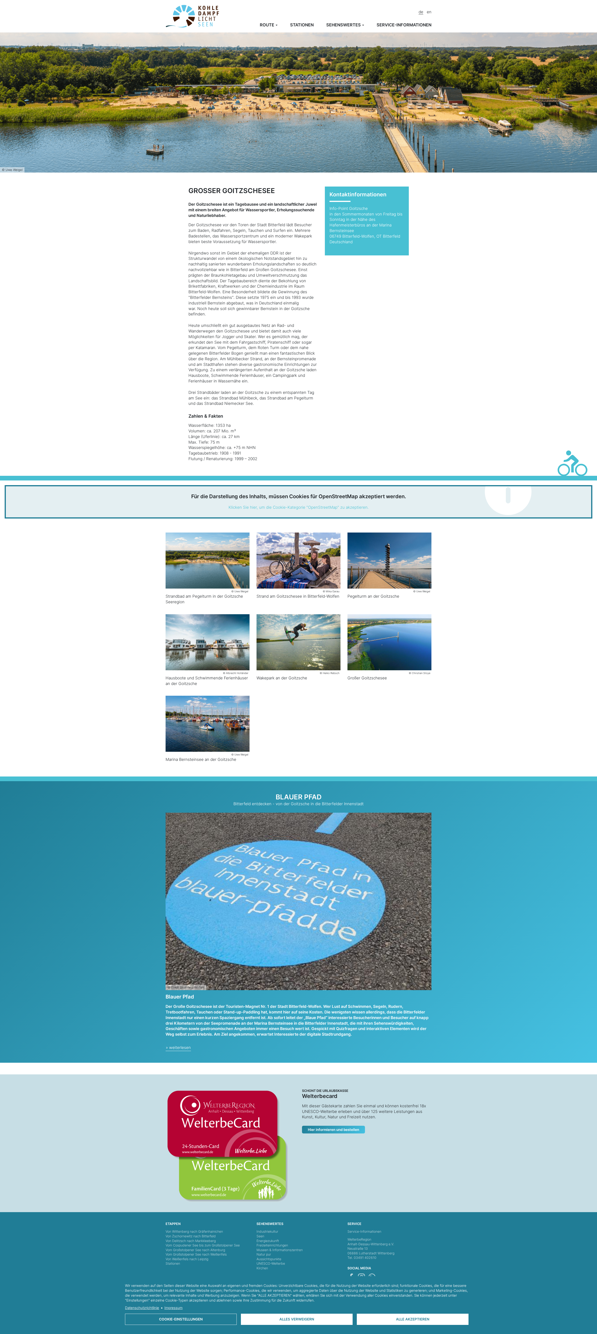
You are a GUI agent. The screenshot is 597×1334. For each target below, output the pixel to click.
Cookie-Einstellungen (181, 1319)
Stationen (302, 24)
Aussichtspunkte (269, 1259)
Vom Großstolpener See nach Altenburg (195, 1250)
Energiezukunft (268, 1241)
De (421, 12)
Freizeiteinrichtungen (272, 1245)
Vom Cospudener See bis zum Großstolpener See (203, 1245)
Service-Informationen (364, 1231)
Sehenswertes (344, 24)
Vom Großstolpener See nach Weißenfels (196, 1254)
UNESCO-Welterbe (271, 1263)
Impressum (173, 1308)
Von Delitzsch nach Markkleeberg (191, 1241)
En (429, 12)
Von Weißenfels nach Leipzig (187, 1259)
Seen (260, 1236)
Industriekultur (267, 1231)
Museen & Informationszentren (280, 1250)
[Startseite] (192, 16)
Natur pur (264, 1254)
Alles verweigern (296, 1319)
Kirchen (262, 1268)
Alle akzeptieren (412, 1319)
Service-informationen (404, 24)
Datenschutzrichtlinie (142, 1308)
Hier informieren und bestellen (333, 1129)
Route (267, 24)
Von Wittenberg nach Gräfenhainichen (194, 1231)
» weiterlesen (178, 1047)
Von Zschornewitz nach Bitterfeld (191, 1236)
